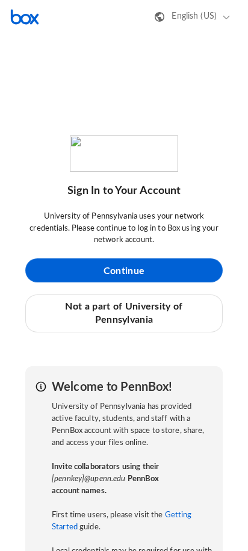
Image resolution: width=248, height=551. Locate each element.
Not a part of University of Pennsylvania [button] (123, 313)
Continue (124, 271)
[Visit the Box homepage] (25, 17)
